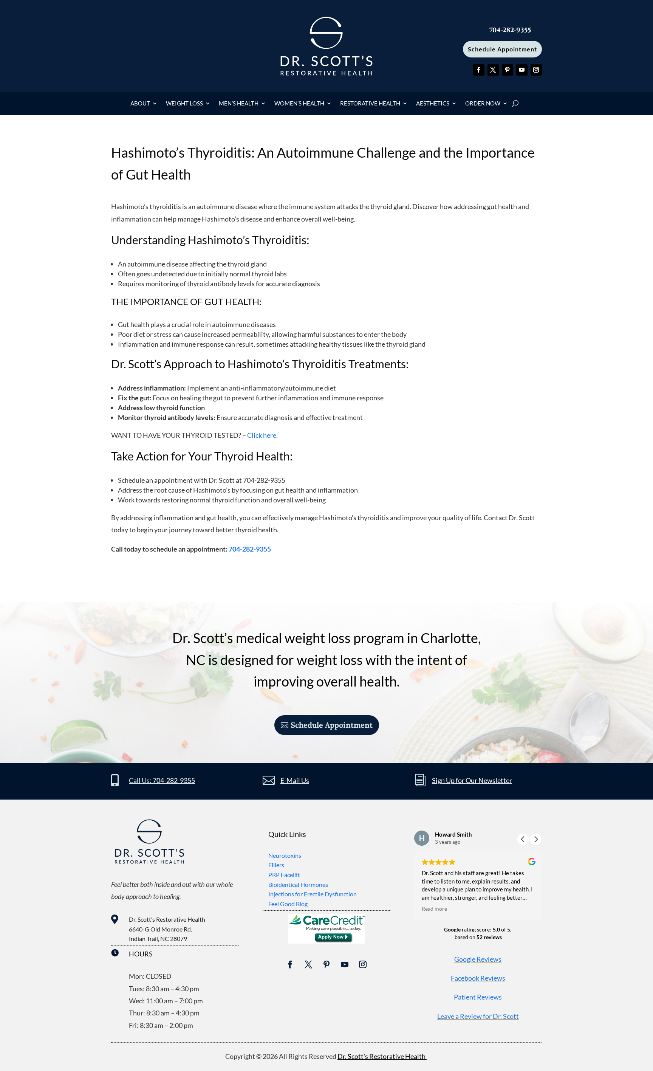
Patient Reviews (478, 997)
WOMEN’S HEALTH (299, 104)
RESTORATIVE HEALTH (370, 104)
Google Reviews (477, 959)
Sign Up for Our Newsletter (472, 780)
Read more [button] (434, 909)
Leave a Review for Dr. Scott (478, 1016)
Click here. (262, 435)
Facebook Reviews (478, 978)
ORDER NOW (482, 104)
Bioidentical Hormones (298, 884)
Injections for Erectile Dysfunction (312, 893)
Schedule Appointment (502, 49)
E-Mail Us (294, 780)
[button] (536, 839)
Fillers (276, 864)
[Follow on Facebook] (478, 70)
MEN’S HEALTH (238, 104)
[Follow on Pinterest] (507, 70)
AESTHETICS (432, 104)
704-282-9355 (250, 549)
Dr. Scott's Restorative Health (382, 1056)
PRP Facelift (284, 874)
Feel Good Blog (288, 903)
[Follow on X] (493, 70)
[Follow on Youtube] (522, 70)
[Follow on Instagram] (536, 70)
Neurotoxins (284, 855)
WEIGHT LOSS (184, 104)
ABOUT (140, 104)
